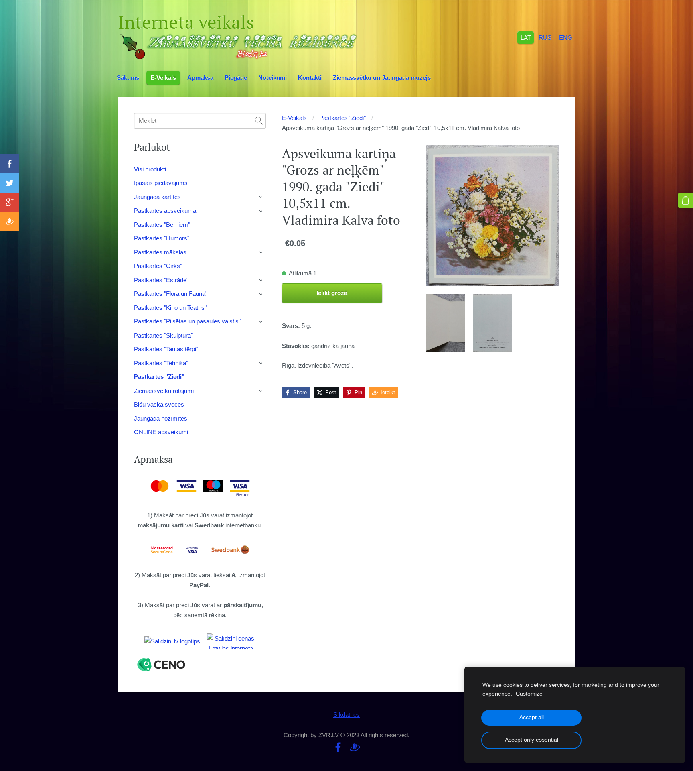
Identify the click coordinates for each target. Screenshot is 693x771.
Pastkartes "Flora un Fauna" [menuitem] (170, 293)
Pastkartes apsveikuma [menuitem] (165, 210)
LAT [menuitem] (526, 37)
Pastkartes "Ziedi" (342, 117)
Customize (529, 694)
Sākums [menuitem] (128, 77)
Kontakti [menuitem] (310, 77)
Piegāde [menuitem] (236, 77)
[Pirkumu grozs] (685, 200)
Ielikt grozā (331, 292)
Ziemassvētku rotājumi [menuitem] (164, 390)
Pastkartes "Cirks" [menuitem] (158, 265)
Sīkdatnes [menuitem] (346, 714)
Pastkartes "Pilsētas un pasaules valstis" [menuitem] (187, 321)
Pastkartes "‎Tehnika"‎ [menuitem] (161, 363)
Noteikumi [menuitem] (272, 77)
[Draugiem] (355, 747)
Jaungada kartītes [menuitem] (157, 196)
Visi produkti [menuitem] (150, 169)
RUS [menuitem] (545, 37)
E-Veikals (294, 117)
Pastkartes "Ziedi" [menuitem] (159, 376)
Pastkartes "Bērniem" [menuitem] (162, 224)
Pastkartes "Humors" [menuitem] (161, 238)
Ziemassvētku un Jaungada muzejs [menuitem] (382, 77)
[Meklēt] (259, 120)
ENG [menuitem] (565, 37)
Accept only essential (531, 740)
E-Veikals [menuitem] (163, 77)
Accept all (531, 717)
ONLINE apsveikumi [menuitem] (161, 432)
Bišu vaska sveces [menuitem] (159, 404)
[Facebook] (338, 747)
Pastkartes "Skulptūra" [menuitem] (163, 335)
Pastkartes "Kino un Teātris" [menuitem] (170, 307)
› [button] (261, 197)
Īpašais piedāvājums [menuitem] (161, 182)
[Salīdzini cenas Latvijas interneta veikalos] (231, 641)
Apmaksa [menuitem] (200, 77)
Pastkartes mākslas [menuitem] (160, 252)
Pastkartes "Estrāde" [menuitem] (161, 280)
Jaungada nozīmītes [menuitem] (160, 418)
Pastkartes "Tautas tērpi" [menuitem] (166, 349)
